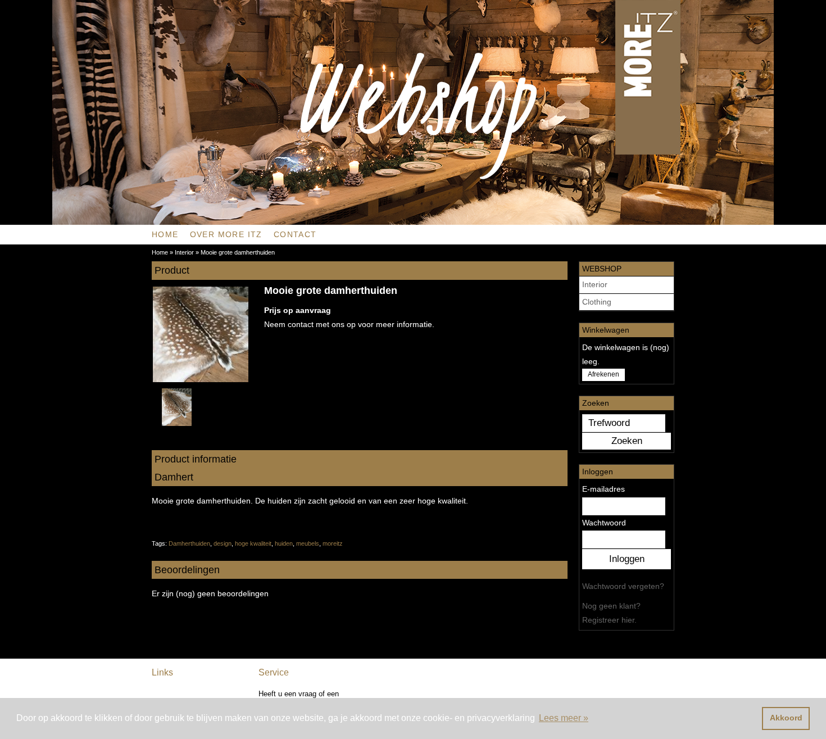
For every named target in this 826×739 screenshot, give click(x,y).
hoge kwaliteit (253, 543)
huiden (284, 543)
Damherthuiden (189, 543)
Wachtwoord (604, 522)
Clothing (596, 301)
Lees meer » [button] (563, 718)
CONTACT (295, 234)
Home (165, 234)
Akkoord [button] (786, 717)
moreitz (333, 543)
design (223, 543)
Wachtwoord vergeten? (623, 586)
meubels (307, 543)
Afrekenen (603, 374)
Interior (594, 284)
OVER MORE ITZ (226, 234)
